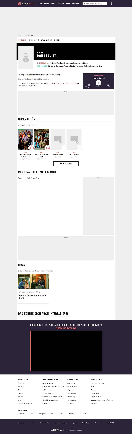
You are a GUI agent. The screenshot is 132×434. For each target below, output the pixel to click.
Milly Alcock (70, 390)
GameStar (85, 423)
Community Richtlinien (25, 403)
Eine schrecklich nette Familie (58, 83)
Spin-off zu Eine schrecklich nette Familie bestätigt (32, 296)
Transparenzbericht (61, 423)
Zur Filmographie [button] (66, 164)
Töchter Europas (47, 393)
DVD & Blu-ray (46, 40)
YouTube (31, 414)
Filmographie (34, 40)
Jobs (74, 423)
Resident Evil (95, 393)
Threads (61, 414)
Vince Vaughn (71, 400)
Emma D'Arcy (71, 397)
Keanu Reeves (71, 393)
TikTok (52, 414)
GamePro (98, 423)
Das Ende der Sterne (49, 383)
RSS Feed (83, 414)
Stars (24, 35)
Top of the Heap (31, 86)
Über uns (21, 383)
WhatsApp (72, 414)
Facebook (21, 414)
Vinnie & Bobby (58, 155)
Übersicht (22, 40)
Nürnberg (45, 403)
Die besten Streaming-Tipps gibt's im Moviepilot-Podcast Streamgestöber (75, 66)
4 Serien (30, 75)
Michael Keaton (72, 386)
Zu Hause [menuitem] (75, 3)
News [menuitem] (53, 3)
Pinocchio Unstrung (66, 328)
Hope (93, 386)
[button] (88, 85)
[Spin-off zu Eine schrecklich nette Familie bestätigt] (33, 281)
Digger (93, 390)
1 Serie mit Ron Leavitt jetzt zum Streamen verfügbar (68, 63)
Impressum (22, 423)
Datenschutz (44, 423)
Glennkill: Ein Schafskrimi (50, 400)
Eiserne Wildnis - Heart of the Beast (102, 400)
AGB (33, 423)
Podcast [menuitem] (61, 3)
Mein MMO (110, 423)
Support (20, 393)
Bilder (56, 40)
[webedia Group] (66, 430)
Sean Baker (70, 403)
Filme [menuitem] (40, 3)
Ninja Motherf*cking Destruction (53, 386)
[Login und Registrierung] (111, 3)
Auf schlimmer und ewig (41, 156)
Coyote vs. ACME (96, 397)
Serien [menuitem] (46, 3)
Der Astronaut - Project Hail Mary (53, 397)
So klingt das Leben (48, 390)
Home (20, 35)
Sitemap (20, 386)
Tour (19, 400)
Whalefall (94, 403)
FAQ (19, 390)
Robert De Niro (71, 383)
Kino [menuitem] (68, 3)
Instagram (42, 414)
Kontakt (20, 397)
